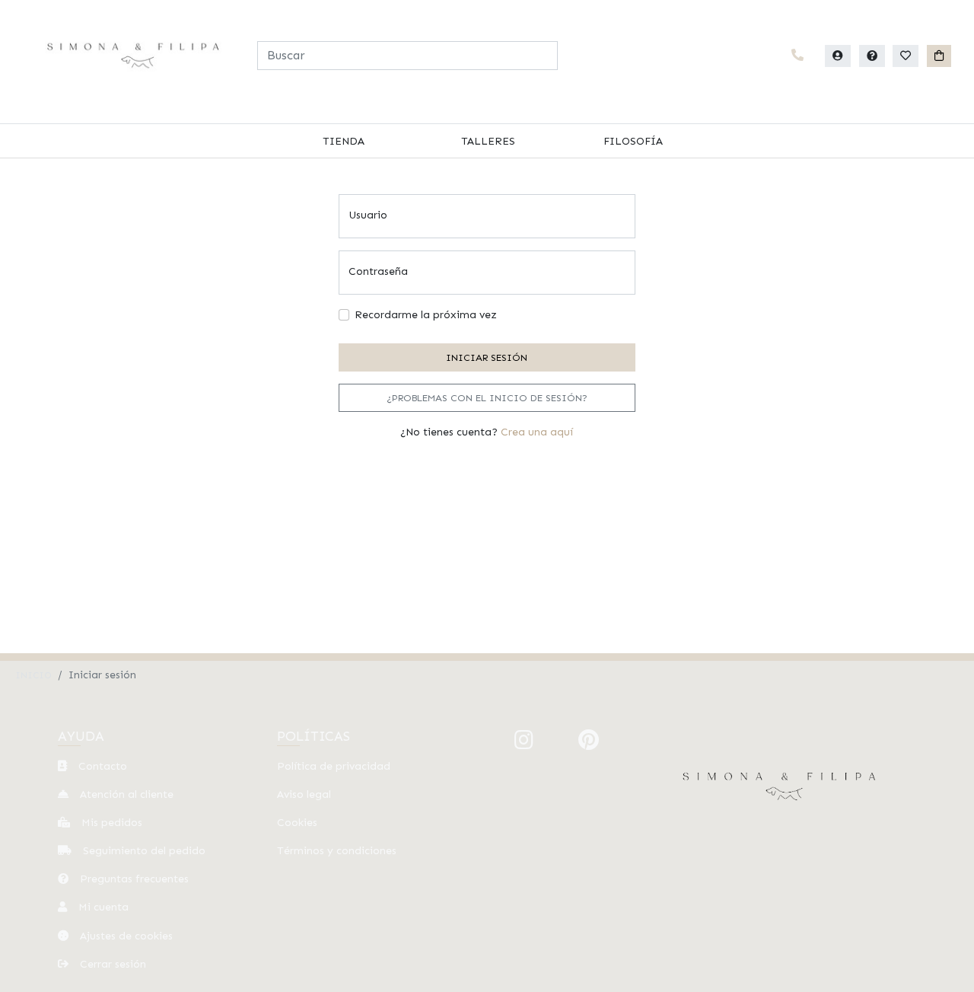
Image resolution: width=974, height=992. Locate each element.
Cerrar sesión (111, 964)
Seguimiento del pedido (142, 850)
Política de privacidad (333, 766)
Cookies (297, 822)
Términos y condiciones (336, 850)
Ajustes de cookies (125, 936)
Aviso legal (304, 794)
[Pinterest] (588, 740)
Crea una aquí (537, 432)
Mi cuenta (102, 907)
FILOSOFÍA (633, 141)
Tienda (343, 141)
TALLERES (488, 141)
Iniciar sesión (486, 357)
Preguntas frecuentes (133, 878)
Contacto (101, 766)
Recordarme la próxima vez (426, 314)
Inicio (33, 675)
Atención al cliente (125, 794)
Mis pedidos (110, 822)
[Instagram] (523, 740)
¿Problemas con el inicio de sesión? (487, 397)
